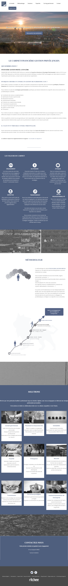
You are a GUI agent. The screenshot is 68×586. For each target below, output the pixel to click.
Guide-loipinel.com (35, 576)
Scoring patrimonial (48, 3)
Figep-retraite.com (51, 576)
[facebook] (36, 572)
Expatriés (38, 3)
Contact (58, 3)
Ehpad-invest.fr (44, 576)
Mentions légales (5, 576)
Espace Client (12, 8)
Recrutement (13, 576)
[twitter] (32, 572)
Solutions (30, 3)
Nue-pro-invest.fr (27, 576)
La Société (11, 3)
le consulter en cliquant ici (35, 138)
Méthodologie (21, 3)
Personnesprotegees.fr (61, 576)
